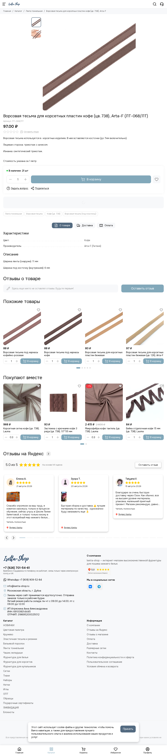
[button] (44, 63)
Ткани (6, 675)
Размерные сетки (96, 648)
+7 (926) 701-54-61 (16, 568)
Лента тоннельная (34, 11)
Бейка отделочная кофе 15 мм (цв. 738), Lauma (143, 430)
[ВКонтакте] (90, 586)
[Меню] (4, 4)
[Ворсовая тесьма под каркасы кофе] (63, 326)
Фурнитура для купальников (19, 666)
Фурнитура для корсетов (17, 661)
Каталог (18, 11)
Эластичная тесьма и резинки (20, 639)
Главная (7, 11)
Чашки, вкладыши (13, 652)
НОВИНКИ (8, 625)
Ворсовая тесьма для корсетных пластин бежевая (103, 354)
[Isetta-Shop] (14, 4)
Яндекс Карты (15, 527)
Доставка (87, 225)
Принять (128, 729)
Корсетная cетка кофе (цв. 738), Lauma (21, 430)
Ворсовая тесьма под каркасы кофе (61, 354)
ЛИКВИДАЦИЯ (11, 707)
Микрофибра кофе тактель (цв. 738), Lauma (102, 430)
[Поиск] (154, 4)
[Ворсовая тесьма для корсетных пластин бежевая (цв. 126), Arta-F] (145, 326)
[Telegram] (99, 586)
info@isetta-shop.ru (18, 586)
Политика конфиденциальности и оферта (110, 657)
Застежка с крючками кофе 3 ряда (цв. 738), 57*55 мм (60, 430)
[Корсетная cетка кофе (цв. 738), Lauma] (22, 402)
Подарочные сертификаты (18, 703)
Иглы (6, 689)
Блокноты (8, 712)
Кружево (8, 634)
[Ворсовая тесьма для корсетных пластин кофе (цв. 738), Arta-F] (89, 63)
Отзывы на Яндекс (23, 453)
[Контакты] (161, 4)
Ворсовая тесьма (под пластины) (80, 214)
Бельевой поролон (13, 643)
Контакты (92, 652)
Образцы (8, 698)
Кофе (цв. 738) (53, 214)
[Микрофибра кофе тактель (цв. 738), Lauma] (104, 402)
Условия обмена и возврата (102, 666)
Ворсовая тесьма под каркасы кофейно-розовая (20, 354)
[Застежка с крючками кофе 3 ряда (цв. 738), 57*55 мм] (63, 402)
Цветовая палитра (13, 629)
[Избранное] (156, 179)
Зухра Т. (76, 478)
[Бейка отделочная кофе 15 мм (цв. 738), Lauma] (145, 402)
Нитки (6, 684)
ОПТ (5, 693)
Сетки (6, 671)
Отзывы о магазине (97, 634)
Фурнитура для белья (15, 657)
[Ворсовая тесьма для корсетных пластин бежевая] (104, 326)
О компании (93, 625)
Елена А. (21, 478)
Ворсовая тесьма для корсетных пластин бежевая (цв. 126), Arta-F (144, 354)
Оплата (109, 225)
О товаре (65, 225)
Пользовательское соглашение (104, 661)
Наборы (7, 680)
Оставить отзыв (142, 288)
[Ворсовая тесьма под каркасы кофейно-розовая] (22, 326)
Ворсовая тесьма (34, 214)
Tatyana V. (131, 478)
